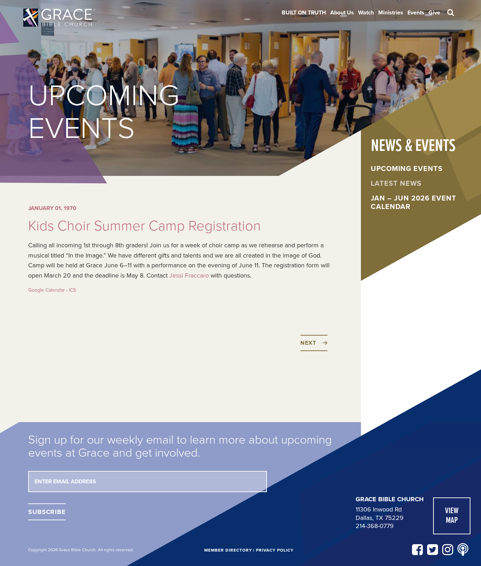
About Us (342, 12)
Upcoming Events (407, 169)
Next (308, 342)
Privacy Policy (274, 550)
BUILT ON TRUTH (304, 12)
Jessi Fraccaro (189, 275)
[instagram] (447, 550)
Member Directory (228, 550)
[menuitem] (304, 13)
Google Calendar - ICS (52, 290)
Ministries (390, 12)
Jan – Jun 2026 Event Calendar (413, 202)
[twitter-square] (432, 550)
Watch (366, 12)
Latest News (396, 183)
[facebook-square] (417, 550)
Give (434, 12)
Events (415, 12)
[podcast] (462, 550)
